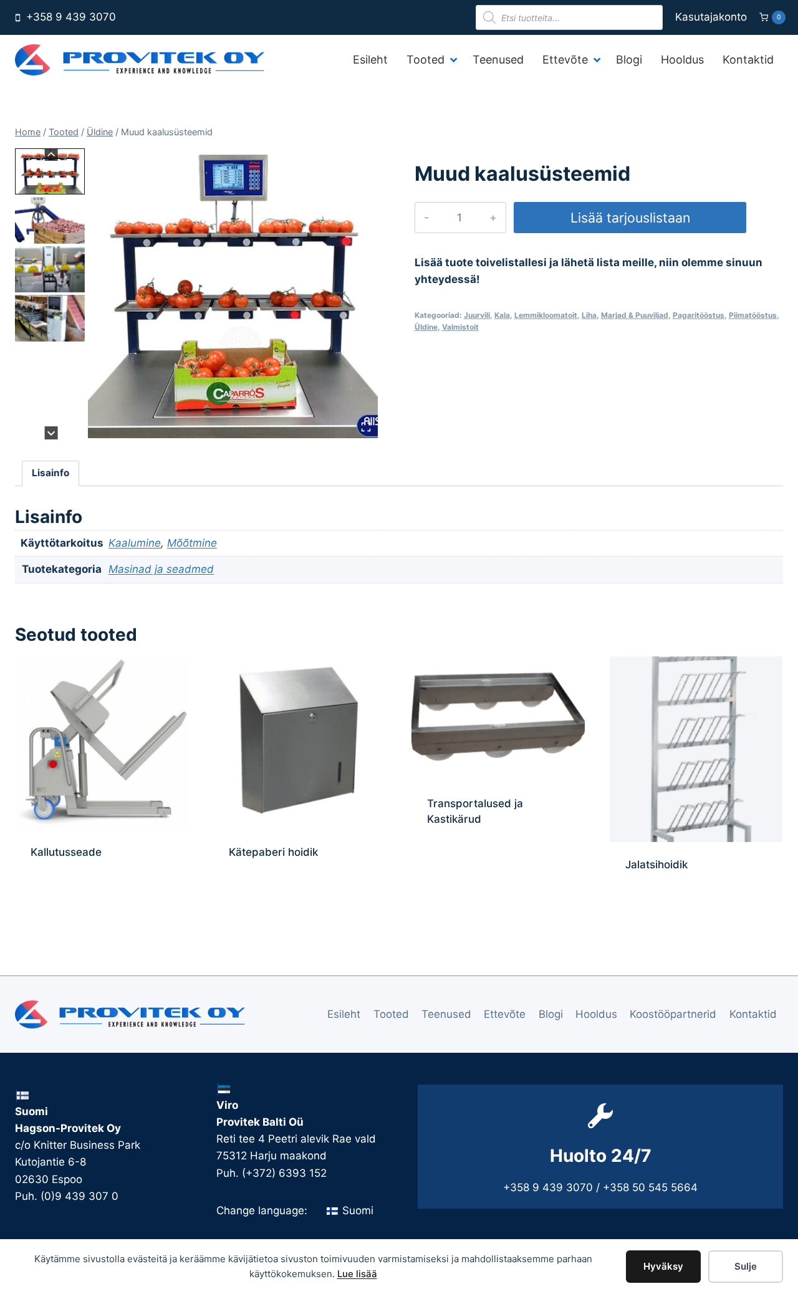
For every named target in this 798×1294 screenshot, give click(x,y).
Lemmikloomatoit (545, 315)
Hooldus (596, 1014)
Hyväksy (663, 1266)
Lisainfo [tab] (50, 473)
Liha (589, 315)
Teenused (446, 1014)
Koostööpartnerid (673, 1014)
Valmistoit (460, 327)
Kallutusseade (66, 852)
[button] (50, 171)
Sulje (745, 1266)
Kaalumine (134, 543)
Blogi (551, 1014)
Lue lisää (357, 1274)
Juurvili (477, 315)
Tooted (391, 1014)
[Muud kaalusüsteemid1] (233, 293)
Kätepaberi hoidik (273, 852)
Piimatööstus (753, 315)
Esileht (343, 1014)
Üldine (426, 327)
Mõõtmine (192, 543)
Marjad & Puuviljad (634, 315)
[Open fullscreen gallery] (366, 427)
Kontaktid (753, 1014)
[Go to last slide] (51, 154)
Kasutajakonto (711, 17)
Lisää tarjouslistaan (630, 217)
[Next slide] (51, 432)
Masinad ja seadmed (161, 569)
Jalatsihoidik (656, 864)
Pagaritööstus (698, 315)
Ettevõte (505, 1014)
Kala (502, 315)
